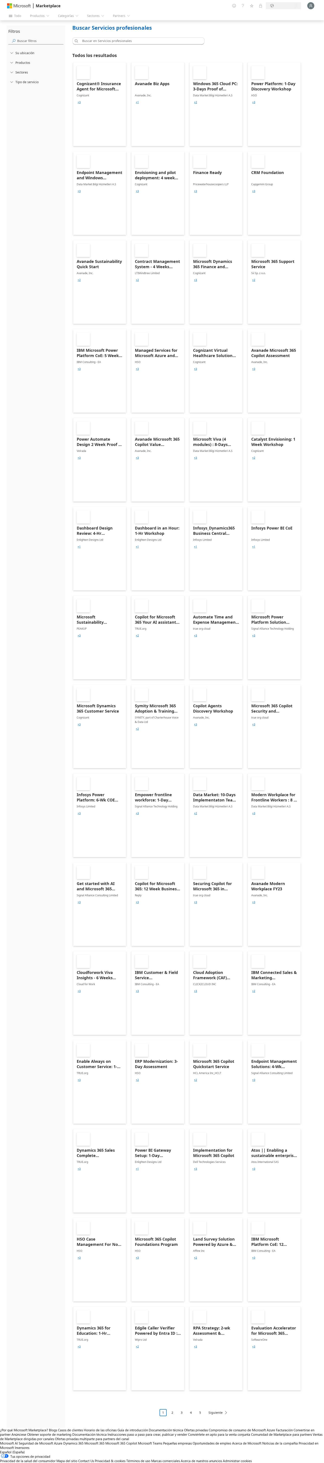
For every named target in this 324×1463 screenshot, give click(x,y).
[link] (99, 104)
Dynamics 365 (73, 1443)
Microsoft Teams (150, 1443)
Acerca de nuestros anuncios (201, 1461)
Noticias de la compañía (280, 1443)
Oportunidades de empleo (212, 1443)
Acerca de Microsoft (246, 1443)
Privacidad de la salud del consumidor (28, 1461)
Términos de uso (138, 1461)
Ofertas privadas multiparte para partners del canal (92, 1439)
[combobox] (140, 40)
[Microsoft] (19, 5)
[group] (79, 102)
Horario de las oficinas (100, 1430)
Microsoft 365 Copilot (121, 1443)
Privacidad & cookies (110, 1461)
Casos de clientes (70, 1430)
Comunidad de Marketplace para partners (281, 1434)
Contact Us (86, 1461)
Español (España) (12, 1452)
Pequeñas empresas (177, 1443)
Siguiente (216, 1412)
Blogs (53, 1430)
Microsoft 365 (94, 1443)
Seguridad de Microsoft (36, 1443)
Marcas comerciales (165, 1461)
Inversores (22, 1447)
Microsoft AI (9, 1443)
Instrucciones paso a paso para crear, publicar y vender (147, 1434)
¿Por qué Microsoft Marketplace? (24, 1430)
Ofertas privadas (196, 1430)
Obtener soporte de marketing (49, 1434)
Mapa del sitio (66, 1461)
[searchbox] (40, 41)
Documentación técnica (166, 1430)
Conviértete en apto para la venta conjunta (219, 1434)
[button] (75, 41)
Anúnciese (18, 1434)
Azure (58, 1443)
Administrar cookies (237, 1461)
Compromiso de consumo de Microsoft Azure (242, 1430)
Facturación (284, 1430)
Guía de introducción (132, 1430)
